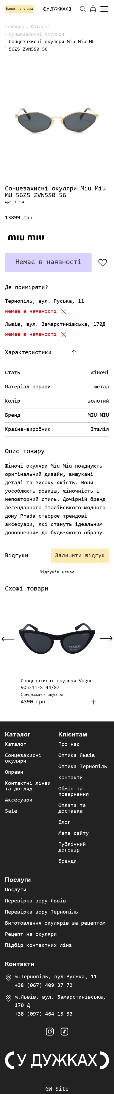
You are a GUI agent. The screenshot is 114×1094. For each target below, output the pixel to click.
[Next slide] (106, 639)
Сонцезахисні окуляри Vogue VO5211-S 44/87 (57, 684)
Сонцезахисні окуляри (36, 34)
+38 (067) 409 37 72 (43, 985)
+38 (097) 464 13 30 (43, 1014)
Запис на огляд (19, 9)
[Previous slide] (8, 639)
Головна (14, 26)
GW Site (57, 1089)
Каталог (40, 26)
